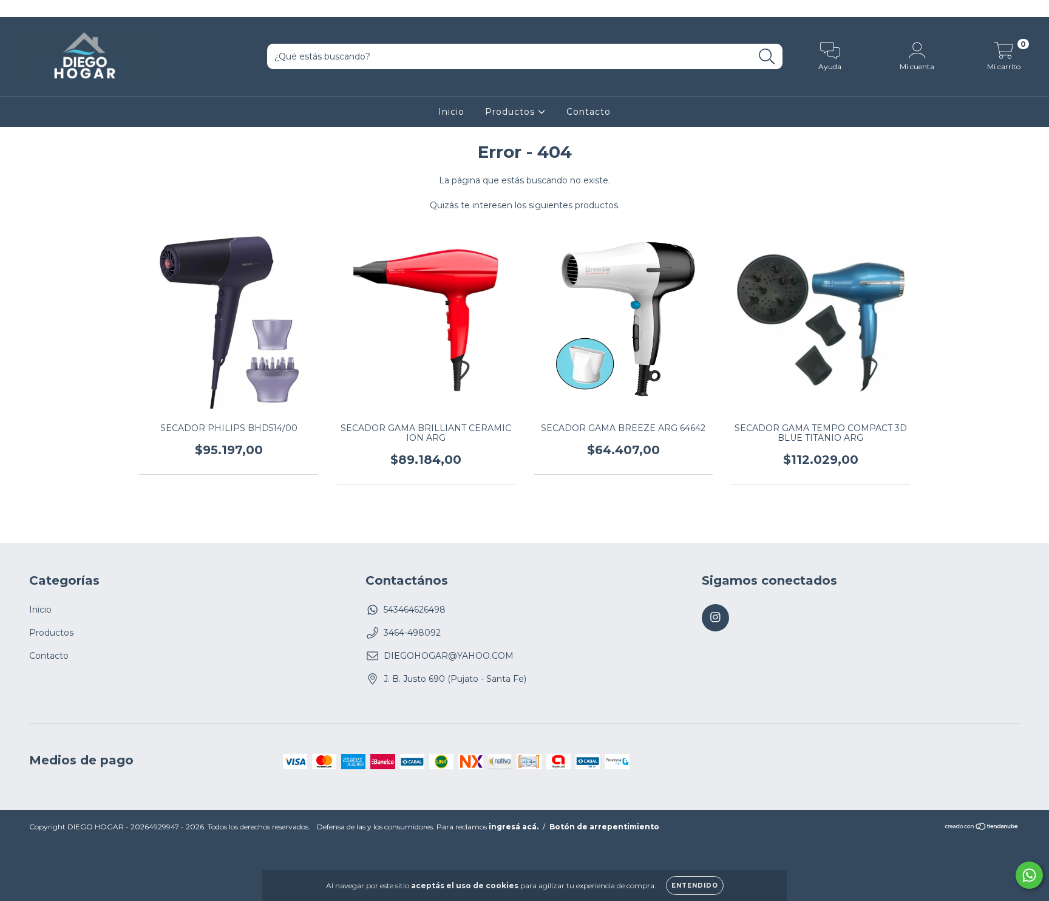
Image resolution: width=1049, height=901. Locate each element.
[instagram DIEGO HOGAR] (17, 8)
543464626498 (415, 609)
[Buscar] (767, 56)
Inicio (451, 111)
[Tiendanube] (982, 827)
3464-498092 (412, 632)
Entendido (694, 885)
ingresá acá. (513, 826)
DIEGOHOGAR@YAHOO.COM (449, 655)
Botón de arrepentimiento (604, 826)
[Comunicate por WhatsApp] (1029, 875)
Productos (511, 111)
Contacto (588, 111)
